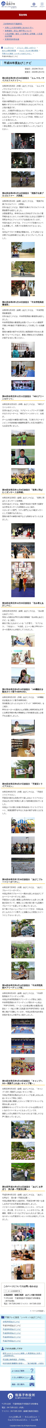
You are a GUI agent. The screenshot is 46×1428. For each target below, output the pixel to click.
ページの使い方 (15, 1417)
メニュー (42, 6)
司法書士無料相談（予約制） (14, 1360)
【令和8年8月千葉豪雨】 (13, 24)
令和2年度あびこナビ (11, 1322)
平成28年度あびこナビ (12, 1337)
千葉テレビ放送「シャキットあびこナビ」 (17, 53)
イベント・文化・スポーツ (26, 48)
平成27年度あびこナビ (12, 1341)
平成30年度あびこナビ (12, 1329)
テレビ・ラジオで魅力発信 (28, 50)
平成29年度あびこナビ (12, 1333)
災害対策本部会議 (12, 39)
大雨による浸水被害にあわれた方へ (19, 28)
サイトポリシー (31, 1417)
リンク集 (34, 1420)
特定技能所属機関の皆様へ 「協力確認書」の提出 (23, 1363)
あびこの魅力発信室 (9, 50)
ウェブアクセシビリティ (17, 1420)
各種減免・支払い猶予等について (18, 31)
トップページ (9, 48)
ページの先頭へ (38, 1311)
